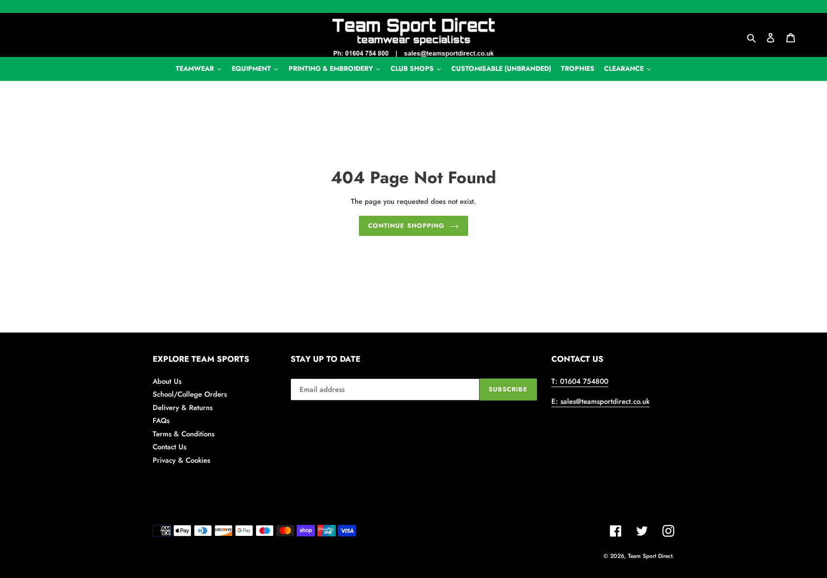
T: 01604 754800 (579, 381)
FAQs (161, 420)
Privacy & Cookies (181, 460)
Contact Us (169, 447)
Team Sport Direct (650, 556)
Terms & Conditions (183, 434)
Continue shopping (406, 225)
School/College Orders (190, 394)
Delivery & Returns (182, 407)
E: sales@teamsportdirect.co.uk (600, 401)
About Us (167, 381)
